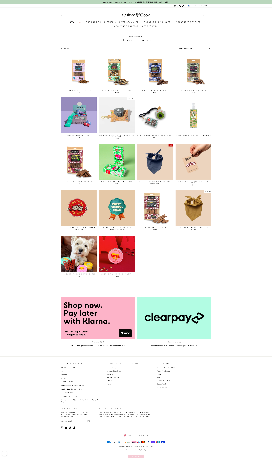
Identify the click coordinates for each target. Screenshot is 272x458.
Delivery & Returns (113, 377)
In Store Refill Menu (163, 381)
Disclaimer (110, 374)
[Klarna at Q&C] (98, 318)
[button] (136, 456)
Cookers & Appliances (157, 22)
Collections (138, 36)
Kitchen (109, 22)
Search (159, 374)
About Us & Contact (126, 26)
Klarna (109, 384)
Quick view (78, 86)
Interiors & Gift (129, 22)
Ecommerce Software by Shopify (136, 450)
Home (131, 36)
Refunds (109, 381)
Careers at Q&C (162, 387)
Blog (158, 377)
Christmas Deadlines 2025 (166, 368)
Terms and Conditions (114, 371)
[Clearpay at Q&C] (174, 318)
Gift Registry (149, 26)
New (72, 22)
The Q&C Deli (93, 22)
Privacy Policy (111, 368)
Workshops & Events (188, 22)
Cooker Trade (161, 384)
